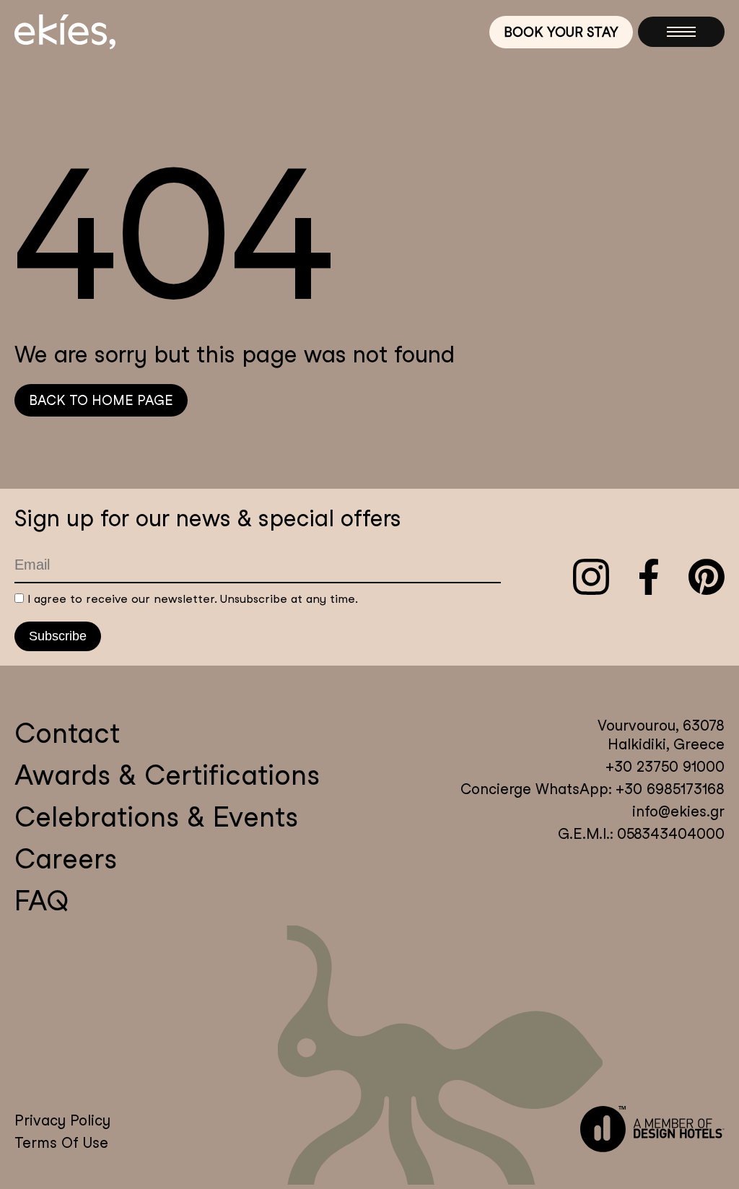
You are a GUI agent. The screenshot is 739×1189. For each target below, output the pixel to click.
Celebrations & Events (156, 817)
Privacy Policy (62, 1120)
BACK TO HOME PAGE (101, 400)
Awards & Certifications (167, 775)
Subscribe (58, 636)
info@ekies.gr (678, 811)
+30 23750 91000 (665, 766)
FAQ (41, 900)
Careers (65, 858)
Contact (67, 733)
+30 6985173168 (668, 789)
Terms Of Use (61, 1142)
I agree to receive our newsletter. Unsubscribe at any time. (192, 599)
